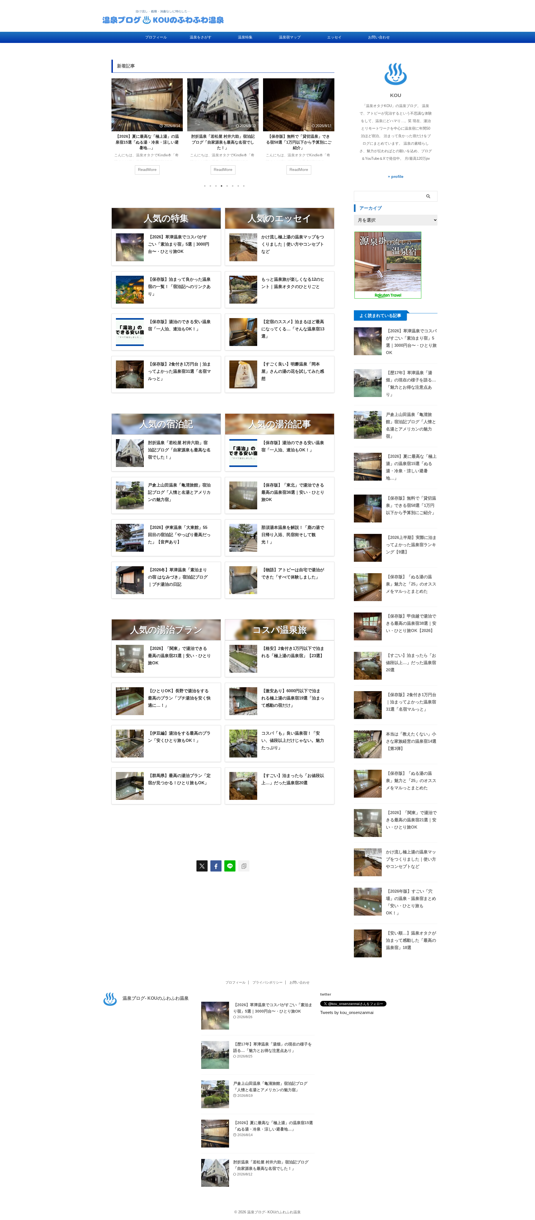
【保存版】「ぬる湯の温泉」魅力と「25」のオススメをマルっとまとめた (411, 584)
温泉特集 (245, 37)
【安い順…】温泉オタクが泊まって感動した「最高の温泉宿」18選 (411, 940)
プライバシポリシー (267, 982)
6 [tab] (232, 186)
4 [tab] (221, 186)
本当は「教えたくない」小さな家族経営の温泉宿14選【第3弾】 (411, 741)
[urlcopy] (243, 866)
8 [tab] (244, 186)
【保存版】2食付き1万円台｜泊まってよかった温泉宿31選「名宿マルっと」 (411, 701)
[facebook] (216, 866)
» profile (395, 177)
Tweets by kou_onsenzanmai (346, 1012)
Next (329, 128)
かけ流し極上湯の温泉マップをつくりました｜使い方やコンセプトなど (411, 859)
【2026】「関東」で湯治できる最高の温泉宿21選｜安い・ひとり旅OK (411, 819)
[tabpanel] (147, 129)
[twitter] (202, 866)
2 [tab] (210, 186)
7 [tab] (238, 186)
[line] (229, 866)
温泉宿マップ (290, 37)
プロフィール (156, 37)
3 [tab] (216, 186)
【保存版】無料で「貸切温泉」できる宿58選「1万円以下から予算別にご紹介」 (298, 142)
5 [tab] (227, 186)
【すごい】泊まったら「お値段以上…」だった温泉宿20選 (411, 662)
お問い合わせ (379, 37)
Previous (116, 128)
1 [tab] (205, 186)
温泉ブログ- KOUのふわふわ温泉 (156, 998)
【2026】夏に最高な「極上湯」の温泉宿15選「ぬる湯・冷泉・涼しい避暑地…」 (147, 142)
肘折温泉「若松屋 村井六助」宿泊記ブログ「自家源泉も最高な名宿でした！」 (223, 142)
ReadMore (147, 170)
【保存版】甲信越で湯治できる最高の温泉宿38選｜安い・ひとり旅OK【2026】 (411, 623)
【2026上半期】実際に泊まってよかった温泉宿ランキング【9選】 (411, 544)
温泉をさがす (200, 37)
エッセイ (334, 37)
